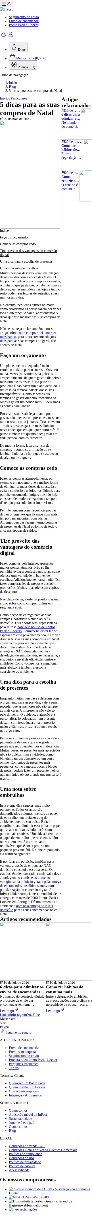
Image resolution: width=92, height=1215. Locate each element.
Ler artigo (7, 1011)
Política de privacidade (25, 1162)
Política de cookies (22, 1166)
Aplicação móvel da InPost (28, 1114)
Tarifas (14, 1068)
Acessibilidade (19, 1170)
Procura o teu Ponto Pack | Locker (33, 1060)
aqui (18, 607)
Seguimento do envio (24, 17)
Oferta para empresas (24, 1091)
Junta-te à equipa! (21, 1122)
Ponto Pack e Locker (23, 25)
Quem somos (18, 1110)
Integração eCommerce (25, 1095)
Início (13, 82)
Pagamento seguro (18, 1032)
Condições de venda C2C (27, 1146)
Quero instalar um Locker (27, 1087)
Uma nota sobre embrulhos (19, 268)
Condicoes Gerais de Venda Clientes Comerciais (43, 1150)
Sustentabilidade (20, 1118)
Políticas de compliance (25, 1154)
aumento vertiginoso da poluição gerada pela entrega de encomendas (30, 882)
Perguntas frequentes (23, 1064)
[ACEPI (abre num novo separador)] (50, 1191)
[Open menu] (6, 3)
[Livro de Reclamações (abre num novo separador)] (50, 1209)
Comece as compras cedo (18, 244)
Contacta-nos (18, 1126)
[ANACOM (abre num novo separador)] (50, 1197)
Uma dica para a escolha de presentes (26, 261)
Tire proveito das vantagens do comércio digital (28, 253)
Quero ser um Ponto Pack (27, 1083)
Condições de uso (21, 1158)
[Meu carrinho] (3, 37)
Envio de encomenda (24, 21)
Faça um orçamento (14, 237)
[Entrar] (10, 37)
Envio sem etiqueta (22, 1052)
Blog (12, 87)
